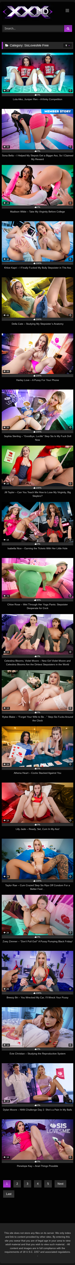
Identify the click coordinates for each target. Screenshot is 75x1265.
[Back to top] (64, 1254)
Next (60, 1183)
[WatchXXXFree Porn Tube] (31, 13)
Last (8, 1193)
